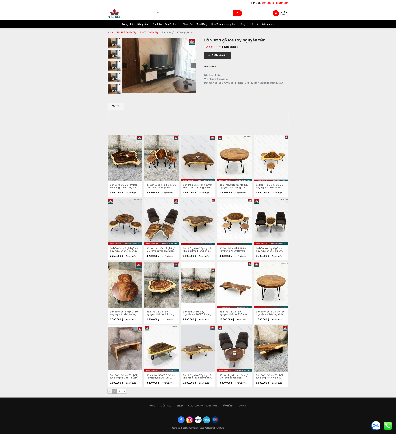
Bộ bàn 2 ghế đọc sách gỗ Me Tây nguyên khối (234, 376)
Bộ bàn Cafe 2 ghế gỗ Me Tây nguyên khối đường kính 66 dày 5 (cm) (124, 249)
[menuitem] (127, 24)
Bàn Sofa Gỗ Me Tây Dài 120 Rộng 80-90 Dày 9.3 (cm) (123, 186)
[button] (124, 65)
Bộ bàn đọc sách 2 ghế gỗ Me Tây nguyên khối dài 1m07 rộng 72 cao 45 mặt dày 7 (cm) (160, 249)
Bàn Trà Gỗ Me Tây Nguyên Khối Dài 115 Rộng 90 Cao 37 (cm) (160, 313)
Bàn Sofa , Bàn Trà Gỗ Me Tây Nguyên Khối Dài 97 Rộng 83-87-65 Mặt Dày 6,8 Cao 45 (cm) (160, 376)
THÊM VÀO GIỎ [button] (218, 55)
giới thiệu (165, 405)
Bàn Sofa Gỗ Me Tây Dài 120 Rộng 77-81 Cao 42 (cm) (269, 376)
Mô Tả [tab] (115, 106)
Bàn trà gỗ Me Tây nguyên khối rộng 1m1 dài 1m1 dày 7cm (197, 376)
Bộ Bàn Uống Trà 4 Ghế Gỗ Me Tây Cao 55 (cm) (161, 186)
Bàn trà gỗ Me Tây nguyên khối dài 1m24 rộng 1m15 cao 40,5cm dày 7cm (197, 249)
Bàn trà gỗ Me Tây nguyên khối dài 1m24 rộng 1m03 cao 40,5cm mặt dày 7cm (197, 186)
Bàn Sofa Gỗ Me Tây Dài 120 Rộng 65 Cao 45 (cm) (124, 376)
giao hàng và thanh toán (202, 405)
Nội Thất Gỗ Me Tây (126, 32)
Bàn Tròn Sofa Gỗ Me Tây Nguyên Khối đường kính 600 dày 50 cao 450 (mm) (234, 186)
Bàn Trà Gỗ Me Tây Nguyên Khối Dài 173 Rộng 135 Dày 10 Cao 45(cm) (197, 313)
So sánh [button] (211, 67)
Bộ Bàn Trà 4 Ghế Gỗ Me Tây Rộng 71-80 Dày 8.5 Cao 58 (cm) (233, 249)
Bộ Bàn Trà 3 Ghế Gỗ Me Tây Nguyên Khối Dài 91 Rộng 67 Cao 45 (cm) (269, 186)
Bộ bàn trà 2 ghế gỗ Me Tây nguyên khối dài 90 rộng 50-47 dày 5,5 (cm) (270, 249)
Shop (180, 405)
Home (110, 32)
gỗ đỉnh (243, 405)
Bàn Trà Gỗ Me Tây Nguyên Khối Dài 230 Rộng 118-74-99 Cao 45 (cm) (234, 313)
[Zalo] (376, 425)
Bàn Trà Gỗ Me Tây (149, 32)
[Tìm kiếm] (237, 13)
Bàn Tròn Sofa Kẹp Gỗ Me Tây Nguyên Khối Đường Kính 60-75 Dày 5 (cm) (124, 313)
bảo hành (227, 405)
